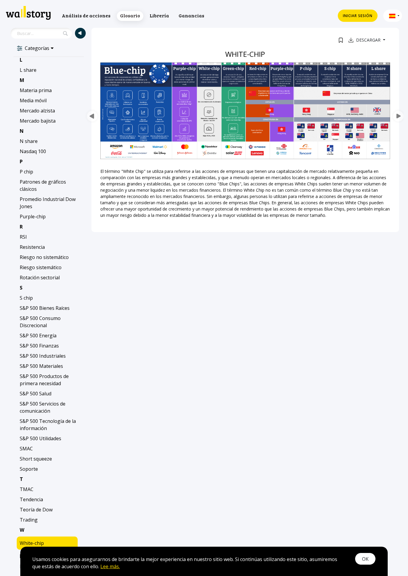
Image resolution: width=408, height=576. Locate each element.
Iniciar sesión (357, 15)
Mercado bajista (38, 121)
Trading (29, 519)
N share (29, 141)
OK (365, 559)
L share (28, 70)
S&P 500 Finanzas (39, 345)
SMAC (26, 448)
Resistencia (32, 247)
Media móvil (33, 100)
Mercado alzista (37, 110)
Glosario (130, 15)
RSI (23, 237)
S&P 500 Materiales (41, 366)
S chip (26, 298)
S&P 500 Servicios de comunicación (42, 407)
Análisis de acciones (86, 15)
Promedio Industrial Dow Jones (48, 203)
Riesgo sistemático (41, 267)
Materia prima (36, 90)
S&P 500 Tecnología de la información (48, 425)
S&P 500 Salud (35, 393)
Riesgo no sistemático (44, 257)
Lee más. (110, 566)
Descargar (369, 40)
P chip (26, 171)
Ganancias (191, 15)
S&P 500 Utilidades (40, 438)
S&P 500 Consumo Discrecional (40, 322)
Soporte (29, 469)
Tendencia (31, 499)
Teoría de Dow (36, 509)
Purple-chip (33, 216)
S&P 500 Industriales (43, 356)
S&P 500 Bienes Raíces (45, 308)
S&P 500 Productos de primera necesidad (44, 380)
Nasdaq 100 (33, 151)
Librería (159, 15)
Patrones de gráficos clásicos (43, 185)
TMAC (26, 489)
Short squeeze (36, 458)
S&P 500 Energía (38, 335)
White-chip (32, 543)
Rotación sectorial (40, 277)
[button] (392, 16)
